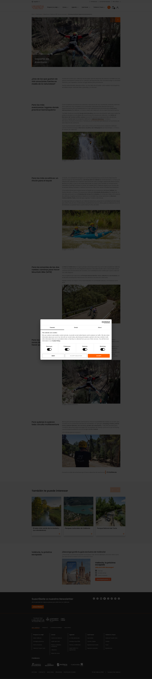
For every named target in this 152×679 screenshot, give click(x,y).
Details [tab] (76, 327)
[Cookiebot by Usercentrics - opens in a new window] (103, 322)
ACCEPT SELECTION (76, 355)
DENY (53, 355)
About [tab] (99, 327)
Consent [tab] (52, 327)
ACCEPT (98, 355)
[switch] (67, 349)
